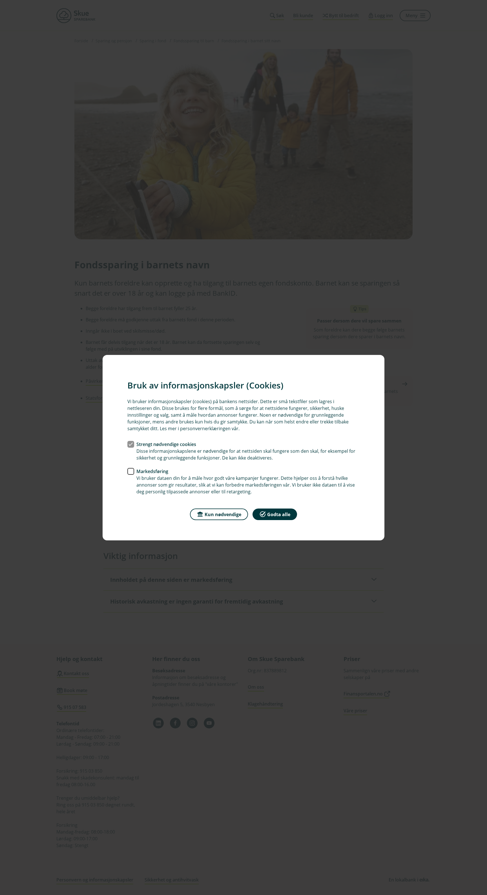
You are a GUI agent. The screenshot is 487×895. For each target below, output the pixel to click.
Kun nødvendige (223, 514)
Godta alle (278, 514)
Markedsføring (152, 471)
